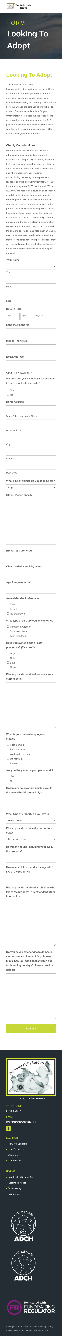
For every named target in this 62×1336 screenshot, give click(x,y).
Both (12, 662)
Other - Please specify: (19, 495)
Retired (13, 763)
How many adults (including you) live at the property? (29, 849)
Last (8, 300)
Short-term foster (19, 631)
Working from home (20, 754)
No (11, 394)
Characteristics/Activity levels (24, 566)
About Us (13, 1155)
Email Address (15, 356)
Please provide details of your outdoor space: (29, 830)
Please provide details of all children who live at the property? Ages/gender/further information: (30, 892)
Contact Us (14, 1194)
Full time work (17, 744)
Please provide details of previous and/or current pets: (30, 676)
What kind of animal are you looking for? (30, 481)
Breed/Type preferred (19, 550)
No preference (17, 613)
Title (8, 272)
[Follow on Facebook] (8, 1128)
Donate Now (14, 1160)
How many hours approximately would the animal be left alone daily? (29, 790)
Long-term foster (18, 636)
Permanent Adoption (20, 626)
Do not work (16, 758)
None (13, 667)
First (8, 286)
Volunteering (14, 1188)
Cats (12, 658)
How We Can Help (17, 1143)
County (10, 458)
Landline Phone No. (18, 325)
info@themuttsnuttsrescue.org (21, 1121)
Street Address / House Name (21, 416)
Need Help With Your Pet (20, 1177)
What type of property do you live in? (28, 814)
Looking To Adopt (17, 1182)
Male (12, 604)
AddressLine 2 (13, 430)
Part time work (17, 749)
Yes (12, 390)
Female (14, 609)
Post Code (11, 472)
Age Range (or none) (18, 582)
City (8, 444)
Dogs (13, 653)
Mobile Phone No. (17, 340)
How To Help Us (16, 1149)
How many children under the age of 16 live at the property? (29, 869)
